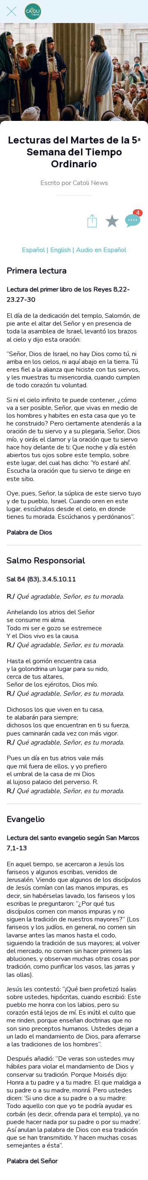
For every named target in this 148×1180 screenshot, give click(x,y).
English (60, 250)
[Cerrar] (11, 11)
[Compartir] (92, 220)
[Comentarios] (131, 220)
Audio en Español (101, 250)
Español (33, 250)
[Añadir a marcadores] (112, 220)
